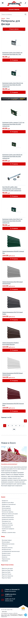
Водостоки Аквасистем (7, 576)
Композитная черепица (7, 512)
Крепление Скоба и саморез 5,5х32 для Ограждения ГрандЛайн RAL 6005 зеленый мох (13, 124)
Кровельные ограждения (8, 528)
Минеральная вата (6, 549)
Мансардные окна (6, 521)
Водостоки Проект (6, 577)
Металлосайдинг (6, 542)
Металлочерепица (6, 508)
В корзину (15, 60)
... (23, 425)
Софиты (4, 530)
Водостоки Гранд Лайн (7, 570)
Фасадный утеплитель (7, 547)
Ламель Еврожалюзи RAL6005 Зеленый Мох (13, 252)
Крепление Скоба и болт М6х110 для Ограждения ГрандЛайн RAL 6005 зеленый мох (12, 84)
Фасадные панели (6, 553)
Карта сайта (4, 611)
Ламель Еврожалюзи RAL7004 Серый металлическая (12, 282)
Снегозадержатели (6, 527)
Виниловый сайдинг (7, 540)
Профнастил (5, 500)
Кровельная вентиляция (8, 517)
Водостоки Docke (6, 572)
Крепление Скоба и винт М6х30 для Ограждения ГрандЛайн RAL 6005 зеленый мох (12, 156)
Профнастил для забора (8, 502)
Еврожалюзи (5, 560)
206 (14, 429)
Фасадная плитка (6, 555)
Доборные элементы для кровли (10, 513)
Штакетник (4, 557)
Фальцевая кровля (6, 510)
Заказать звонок (9, 600)
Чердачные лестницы (7, 523)
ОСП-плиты (4, 545)
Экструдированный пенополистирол (11, 551)
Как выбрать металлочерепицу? (9, 464)
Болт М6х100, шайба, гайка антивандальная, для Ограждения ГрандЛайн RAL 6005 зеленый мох (11, 188)
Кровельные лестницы (7, 525)
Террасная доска (6, 559)
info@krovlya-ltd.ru (10, 594)
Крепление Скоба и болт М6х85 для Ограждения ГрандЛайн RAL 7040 (12, 53)
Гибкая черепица (6, 506)
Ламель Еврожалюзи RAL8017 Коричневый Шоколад (10, 343)
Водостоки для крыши (7, 568)
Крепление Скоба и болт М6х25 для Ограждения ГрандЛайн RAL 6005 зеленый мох (12, 220)
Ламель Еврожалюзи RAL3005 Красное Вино (13, 404)
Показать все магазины (10, 591)
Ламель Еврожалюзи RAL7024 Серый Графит (12, 313)
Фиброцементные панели (8, 544)
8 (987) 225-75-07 (10, 599)
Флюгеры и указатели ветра (8, 532)
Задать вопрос (8, 596)
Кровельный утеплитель (8, 519)
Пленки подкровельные (7, 515)
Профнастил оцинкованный (9, 504)
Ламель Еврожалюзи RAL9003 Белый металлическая (12, 374)
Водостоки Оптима (6, 574)
